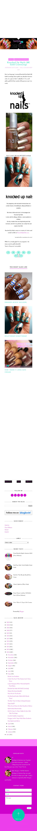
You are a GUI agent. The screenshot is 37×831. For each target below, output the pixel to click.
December (11, 655)
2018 (8, 636)
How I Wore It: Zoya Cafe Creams (22, 602)
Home (18, 481)
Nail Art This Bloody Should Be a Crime (22, 576)
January (10, 732)
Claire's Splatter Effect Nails (21, 584)
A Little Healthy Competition (15, 716)
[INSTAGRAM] (18, 495)
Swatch (7, 532)
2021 (8, 627)
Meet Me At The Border (14, 693)
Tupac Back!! (11, 703)
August (10, 665)
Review (6, 529)
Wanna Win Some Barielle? (15, 691)
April (9, 723)
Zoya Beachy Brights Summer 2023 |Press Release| (22, 554)
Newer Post (8, 481)
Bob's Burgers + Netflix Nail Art (20, 770)
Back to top (18, 819)
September (11, 663)
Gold (11, 59)
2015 (8, 644)
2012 (8, 652)
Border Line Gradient (13, 676)
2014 (8, 646)
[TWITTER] (15, 495)
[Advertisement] (18, 18)
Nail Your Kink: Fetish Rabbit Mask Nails (22, 566)
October (10, 660)
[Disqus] (18, 404)
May (9, 674)
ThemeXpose (19, 828)
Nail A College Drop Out (18, 822)
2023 (8, 622)
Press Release (8, 527)
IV (12, 757)
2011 (8, 734)
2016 (8, 641)
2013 (8, 649)
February (10, 729)
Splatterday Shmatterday (16, 336)
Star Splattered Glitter (14, 721)
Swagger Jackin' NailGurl (16, 302)
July (9, 668)
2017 (8, 638)
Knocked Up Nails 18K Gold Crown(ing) (18, 688)
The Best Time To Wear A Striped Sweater (19, 701)
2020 (8, 630)
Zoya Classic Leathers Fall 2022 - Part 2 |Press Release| (22, 594)
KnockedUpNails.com (23, 232)
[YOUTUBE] (21, 495)
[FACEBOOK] (12, 495)
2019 (8, 633)
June (9, 671)
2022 (8, 625)
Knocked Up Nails (21, 59)
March (10, 726)
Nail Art (7, 525)
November (11, 657)
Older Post (29, 481)
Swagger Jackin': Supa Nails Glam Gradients (19, 718)
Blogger (22, 611)
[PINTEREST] (25, 495)
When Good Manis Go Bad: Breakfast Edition (20, 706)
